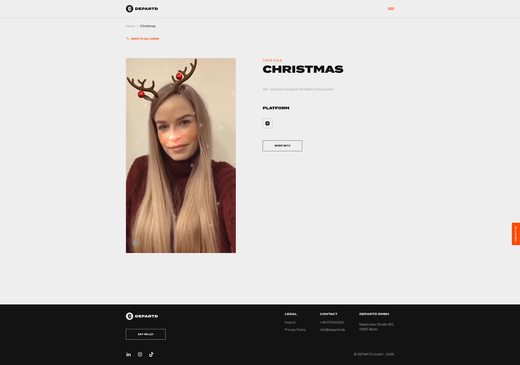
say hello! (146, 334)
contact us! (515, 234)
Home (130, 26)
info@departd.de (332, 330)
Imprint (290, 322)
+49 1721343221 (332, 322)
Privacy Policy (295, 330)
